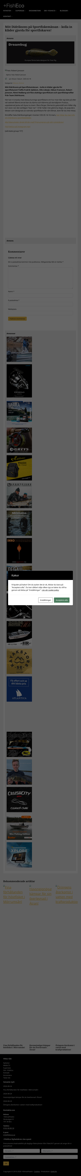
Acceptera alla (62, 600)
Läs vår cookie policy (50, 590)
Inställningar (45, 600)
